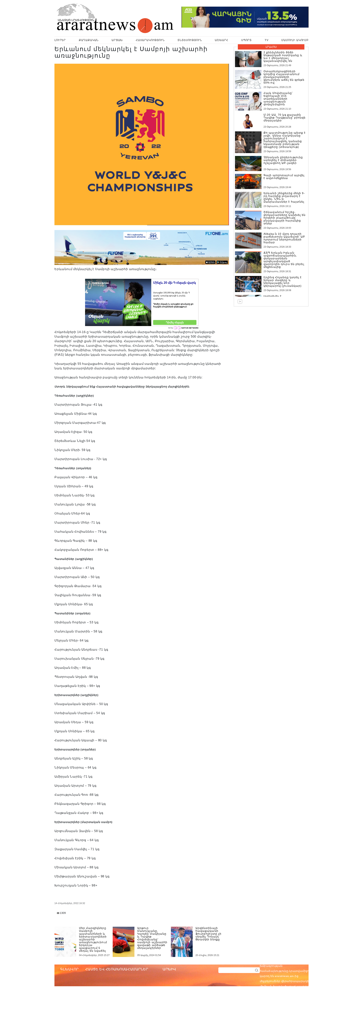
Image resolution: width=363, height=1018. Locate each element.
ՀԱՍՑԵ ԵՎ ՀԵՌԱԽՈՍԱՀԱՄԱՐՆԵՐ (116, 969)
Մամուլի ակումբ (295, 40)
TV (266, 40)
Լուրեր (60, 40)
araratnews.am (302, 960)
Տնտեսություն (190, 40)
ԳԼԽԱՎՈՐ (69, 969)
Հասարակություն (150, 40)
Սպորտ (246, 40)
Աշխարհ (221, 40)
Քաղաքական (89, 40)
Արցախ (117, 40)
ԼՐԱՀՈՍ (271, 46)
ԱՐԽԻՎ (169, 969)
